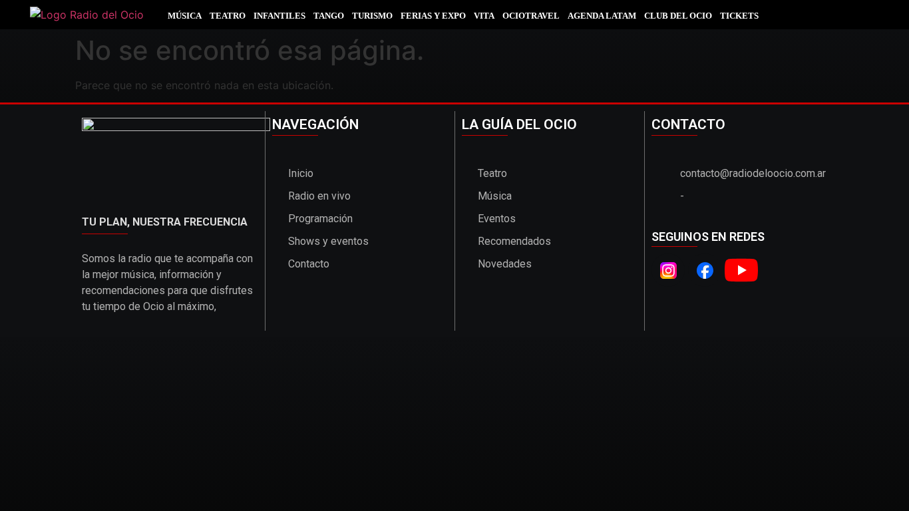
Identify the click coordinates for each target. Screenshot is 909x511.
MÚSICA (185, 16)
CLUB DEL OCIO (678, 16)
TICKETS (739, 16)
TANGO (328, 16)
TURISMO (372, 16)
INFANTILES (279, 16)
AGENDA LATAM (602, 16)
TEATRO (228, 16)
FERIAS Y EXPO (433, 16)
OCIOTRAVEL (531, 16)
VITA (484, 16)
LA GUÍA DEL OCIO (519, 124)
